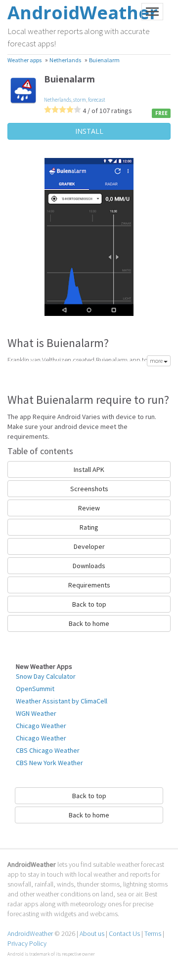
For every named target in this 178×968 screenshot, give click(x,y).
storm (79, 99)
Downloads (89, 565)
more (157, 360)
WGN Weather (36, 713)
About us (92, 933)
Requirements (89, 585)
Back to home (89, 623)
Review (89, 507)
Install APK (89, 469)
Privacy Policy (26, 943)
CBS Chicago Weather (48, 750)
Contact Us (124, 933)
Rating (89, 527)
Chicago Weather (41, 725)
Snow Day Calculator (46, 676)
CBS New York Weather (49, 762)
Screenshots (89, 488)
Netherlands (57, 99)
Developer (89, 546)
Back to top (89, 604)
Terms (152, 933)
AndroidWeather (30, 933)
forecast (96, 99)
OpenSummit (35, 688)
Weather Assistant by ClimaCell (61, 701)
